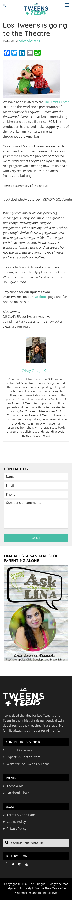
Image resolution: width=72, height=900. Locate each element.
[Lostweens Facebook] (6, 864)
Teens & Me (15, 786)
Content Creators (19, 750)
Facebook (40, 297)
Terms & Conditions (21, 815)
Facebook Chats (18, 793)
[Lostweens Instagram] (20, 864)
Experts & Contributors (23, 757)
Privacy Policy (16, 828)
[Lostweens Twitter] (13, 864)
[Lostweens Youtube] (27, 864)
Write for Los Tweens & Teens (28, 764)
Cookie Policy (16, 822)
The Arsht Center (56, 102)
